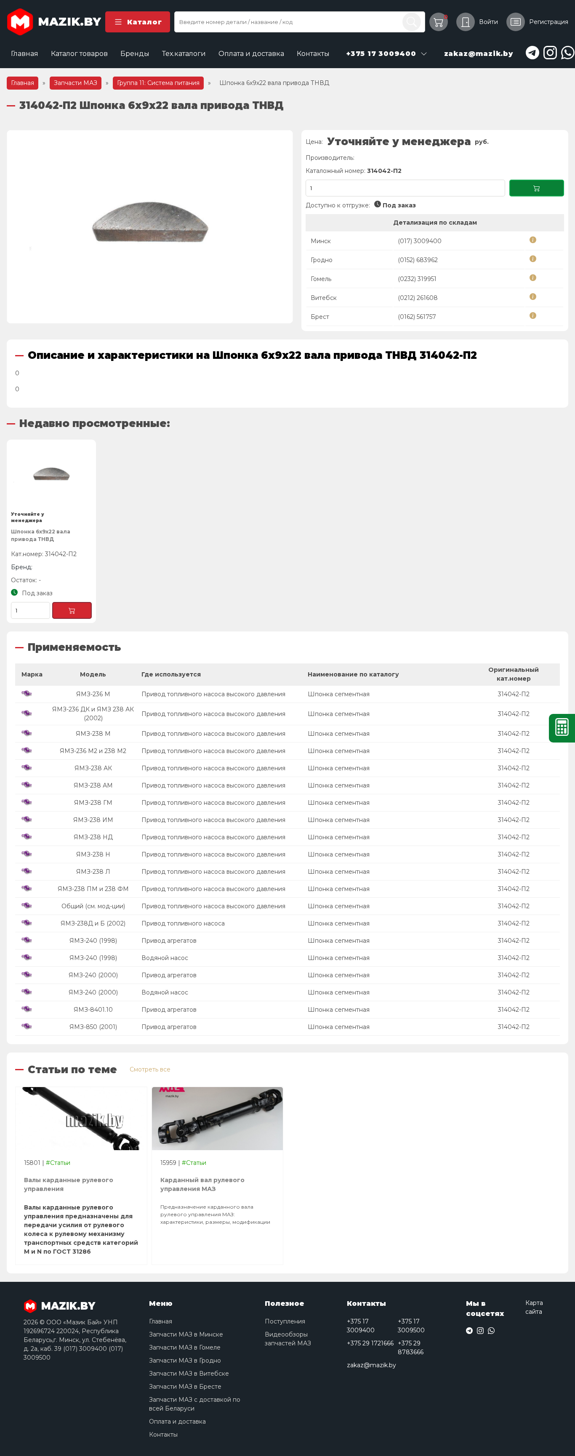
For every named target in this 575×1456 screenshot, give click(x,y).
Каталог (144, 22)
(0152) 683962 (418, 260)
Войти (488, 22)
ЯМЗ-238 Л (93, 871)
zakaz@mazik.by (371, 1365)
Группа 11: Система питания (158, 83)
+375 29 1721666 (370, 1343)
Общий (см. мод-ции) (93, 906)
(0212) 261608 (418, 298)
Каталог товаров (79, 54)
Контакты (313, 54)
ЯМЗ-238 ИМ (93, 820)
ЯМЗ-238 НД (93, 837)
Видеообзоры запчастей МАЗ (288, 1339)
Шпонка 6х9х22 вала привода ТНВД (40, 535)
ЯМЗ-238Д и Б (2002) (93, 923)
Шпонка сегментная (339, 694)
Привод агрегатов (169, 940)
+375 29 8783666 (410, 1347)
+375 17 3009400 (361, 1326)
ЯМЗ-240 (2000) (93, 975)
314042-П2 (514, 694)
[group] (150, 227)
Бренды (134, 54)
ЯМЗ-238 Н (93, 854)
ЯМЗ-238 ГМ (93, 802)
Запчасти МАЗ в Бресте (185, 1386)
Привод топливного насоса (183, 923)
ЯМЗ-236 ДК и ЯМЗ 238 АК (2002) (93, 713)
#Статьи (58, 1163)
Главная (24, 54)
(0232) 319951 (417, 279)
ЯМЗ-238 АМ (93, 785)
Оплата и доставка (251, 54)
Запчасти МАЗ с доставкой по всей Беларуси (194, 1404)
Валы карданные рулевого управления (68, 1184)
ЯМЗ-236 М (93, 694)
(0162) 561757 (417, 317)
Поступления (285, 1321)
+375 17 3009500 (411, 1326)
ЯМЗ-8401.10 (93, 1009)
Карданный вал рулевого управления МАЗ (202, 1184)
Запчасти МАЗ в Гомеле (185, 1347)
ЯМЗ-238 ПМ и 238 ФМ (93, 889)
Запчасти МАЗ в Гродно (185, 1360)
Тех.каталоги (184, 54)
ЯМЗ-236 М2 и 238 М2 (93, 751)
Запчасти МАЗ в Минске (186, 1334)
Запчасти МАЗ (75, 83)
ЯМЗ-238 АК (93, 768)
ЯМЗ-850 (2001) (93, 1027)
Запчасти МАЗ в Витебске (189, 1373)
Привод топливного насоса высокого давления (213, 694)
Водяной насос (164, 958)
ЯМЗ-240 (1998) (93, 940)
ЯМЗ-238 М (93, 733)
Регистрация (548, 22)
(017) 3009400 (420, 241)
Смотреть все (150, 1069)
